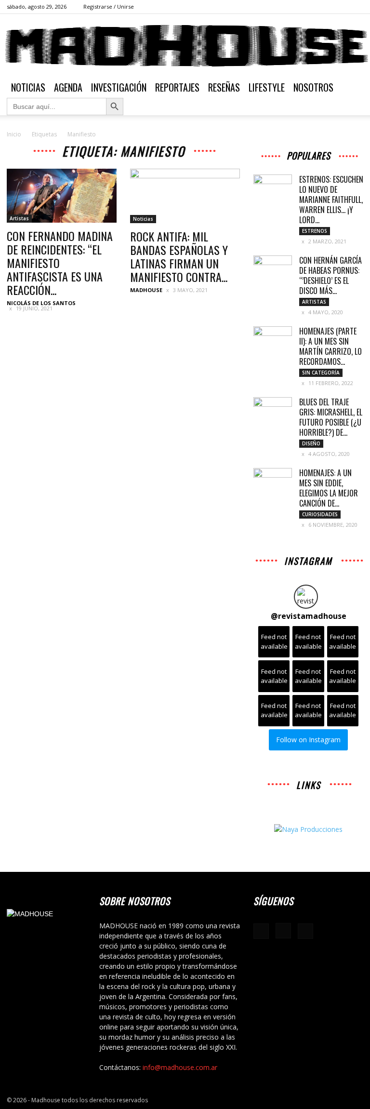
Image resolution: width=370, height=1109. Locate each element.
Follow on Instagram (308, 739)
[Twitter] (356, 6)
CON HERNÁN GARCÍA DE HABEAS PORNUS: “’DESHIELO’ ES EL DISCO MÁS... (330, 275)
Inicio (14, 134)
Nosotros (313, 87)
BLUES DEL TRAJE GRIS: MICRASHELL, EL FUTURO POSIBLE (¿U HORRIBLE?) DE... (330, 417)
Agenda (68, 87)
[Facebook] (324, 6)
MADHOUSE (146, 290)
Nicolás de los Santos (41, 303)
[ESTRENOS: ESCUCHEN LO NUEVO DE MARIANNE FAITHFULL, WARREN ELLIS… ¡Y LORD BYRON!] (272, 187)
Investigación (118, 87)
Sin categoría (321, 372)
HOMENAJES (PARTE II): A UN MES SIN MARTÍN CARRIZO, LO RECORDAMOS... (330, 346)
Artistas (19, 218)
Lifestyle (267, 87)
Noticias (28, 87)
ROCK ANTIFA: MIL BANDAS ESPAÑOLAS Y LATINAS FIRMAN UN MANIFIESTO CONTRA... (179, 256)
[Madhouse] (185, 46)
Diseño (311, 443)
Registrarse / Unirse (108, 6)
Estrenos (314, 230)
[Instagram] (340, 6)
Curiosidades (320, 514)
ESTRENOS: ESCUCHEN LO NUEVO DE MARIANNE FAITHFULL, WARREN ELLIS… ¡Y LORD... (331, 200)
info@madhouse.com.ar (180, 1067)
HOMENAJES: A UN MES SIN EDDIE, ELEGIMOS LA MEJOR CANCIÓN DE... (328, 488)
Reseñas (224, 87)
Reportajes (177, 87)
